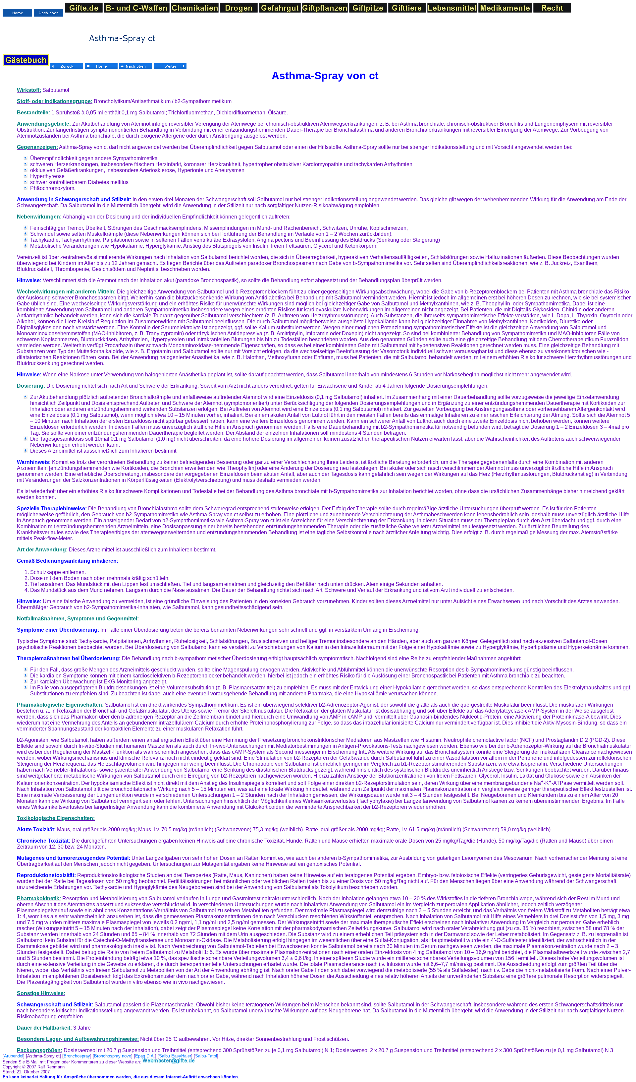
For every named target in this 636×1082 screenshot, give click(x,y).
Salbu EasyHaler (175, 1055)
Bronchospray (77, 1055)
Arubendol (13, 1055)
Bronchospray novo (112, 1055)
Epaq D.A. (145, 1055)
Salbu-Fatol (206, 1055)
